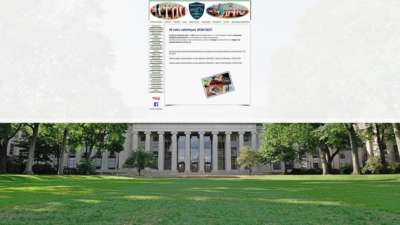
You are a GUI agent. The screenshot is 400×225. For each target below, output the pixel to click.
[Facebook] (156, 104)
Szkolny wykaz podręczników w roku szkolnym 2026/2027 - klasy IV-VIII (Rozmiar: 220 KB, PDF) (205, 63)
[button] (184, 22)
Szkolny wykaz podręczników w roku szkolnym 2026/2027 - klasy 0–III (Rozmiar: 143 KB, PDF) (205, 58)
